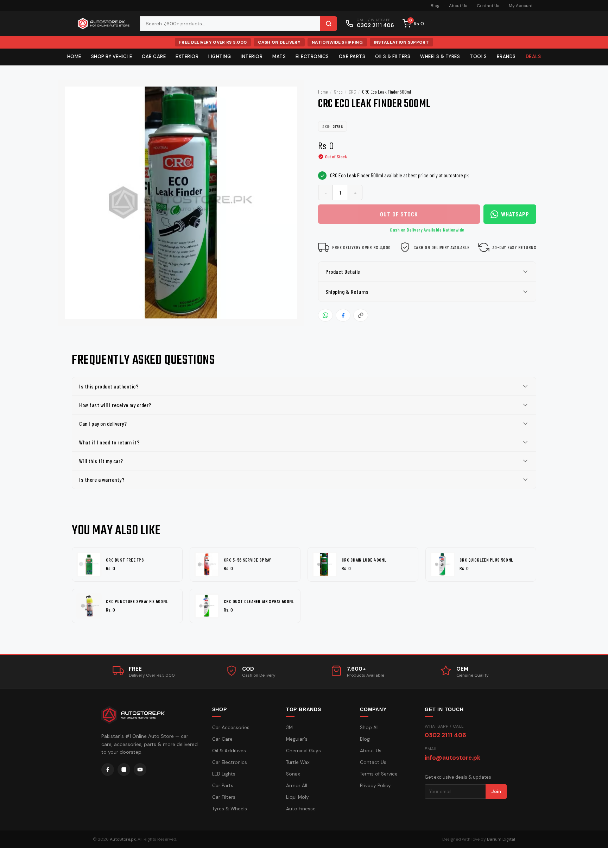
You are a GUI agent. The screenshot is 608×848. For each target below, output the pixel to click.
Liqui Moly (297, 797)
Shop (338, 92)
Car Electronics (229, 762)
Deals (533, 56)
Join (496, 792)
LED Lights (223, 774)
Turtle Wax (298, 762)
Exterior (187, 56)
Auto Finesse (301, 809)
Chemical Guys (303, 751)
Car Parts (352, 56)
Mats (279, 56)
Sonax (293, 774)
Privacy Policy (375, 786)
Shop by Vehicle (111, 56)
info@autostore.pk (452, 757)
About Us (458, 5)
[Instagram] (124, 769)
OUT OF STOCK (399, 214)
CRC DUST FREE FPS (125, 560)
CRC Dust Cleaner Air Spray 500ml (259, 601)
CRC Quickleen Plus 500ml (486, 560)
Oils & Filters (392, 56)
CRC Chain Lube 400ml (364, 560)
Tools (478, 56)
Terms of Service (379, 774)
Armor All (296, 786)
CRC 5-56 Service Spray (247, 560)
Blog (435, 5)
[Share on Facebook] (343, 315)
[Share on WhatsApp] (325, 315)
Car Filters (223, 797)
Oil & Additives (229, 751)
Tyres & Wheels (229, 809)
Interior (251, 56)
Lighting (219, 56)
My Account (521, 5)
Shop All (369, 727)
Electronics (312, 56)
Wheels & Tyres (440, 56)
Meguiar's (297, 739)
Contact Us (488, 5)
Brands (506, 56)
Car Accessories (230, 727)
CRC (352, 92)
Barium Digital (501, 839)
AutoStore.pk (123, 839)
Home (74, 56)
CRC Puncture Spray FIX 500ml (137, 601)
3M (289, 727)
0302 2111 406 (445, 735)
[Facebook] (107, 769)
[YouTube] (140, 769)
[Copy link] (360, 315)
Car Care (154, 56)
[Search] (328, 23)
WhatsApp (515, 214)
